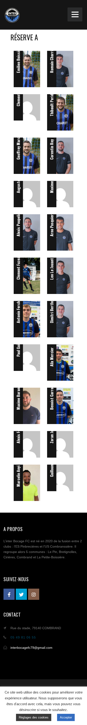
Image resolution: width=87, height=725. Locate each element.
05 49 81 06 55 (23, 637)
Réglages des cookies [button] (33, 717)
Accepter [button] (66, 717)
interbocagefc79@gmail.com (31, 647)
